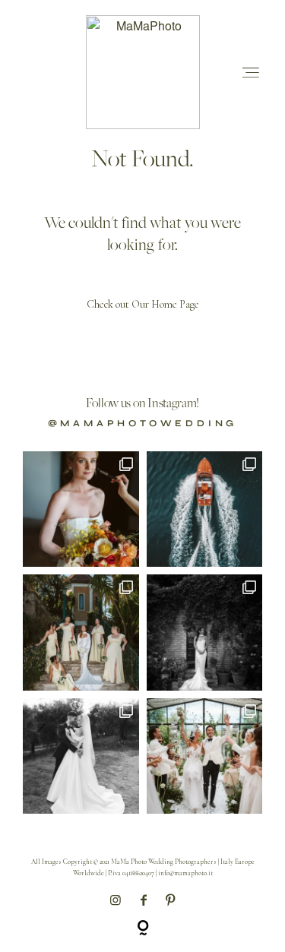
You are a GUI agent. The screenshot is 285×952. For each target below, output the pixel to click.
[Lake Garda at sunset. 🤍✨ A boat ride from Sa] (205, 509)
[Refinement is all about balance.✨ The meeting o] (205, 756)
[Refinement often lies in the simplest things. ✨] (81, 756)
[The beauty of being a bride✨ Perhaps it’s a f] (205, 632)
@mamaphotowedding (143, 423)
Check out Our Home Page (143, 304)
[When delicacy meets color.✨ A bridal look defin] (81, 509)
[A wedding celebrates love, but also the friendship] (81, 632)
